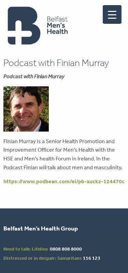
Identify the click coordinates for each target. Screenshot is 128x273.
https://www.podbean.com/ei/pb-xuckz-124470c (64, 181)
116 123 (91, 258)
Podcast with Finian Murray (56, 62)
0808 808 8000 (66, 249)
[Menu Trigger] (112, 14)
